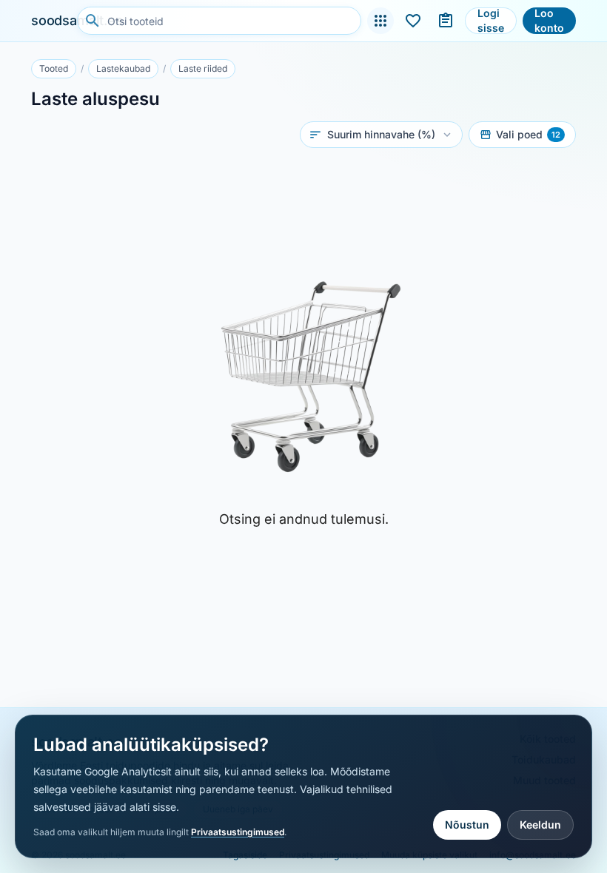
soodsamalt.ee (48, 20)
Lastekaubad (123, 68)
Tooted (53, 68)
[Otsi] (92, 20)
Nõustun (467, 824)
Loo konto (549, 20)
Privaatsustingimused (237, 831)
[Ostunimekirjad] (445, 20)
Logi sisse (490, 20)
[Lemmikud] (413, 20)
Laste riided (202, 68)
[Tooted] (380, 20)
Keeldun (540, 824)
